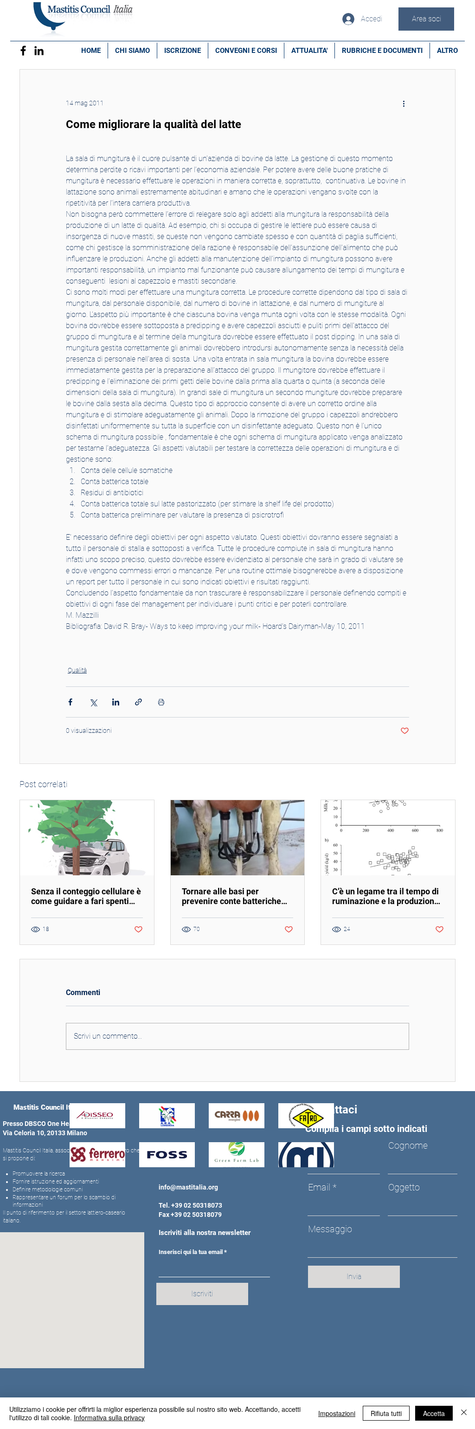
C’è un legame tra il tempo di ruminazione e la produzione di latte (385, 896)
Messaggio (330, 1229)
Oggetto (404, 1187)
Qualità (77, 670)
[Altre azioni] (403, 103)
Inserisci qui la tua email (191, 1252)
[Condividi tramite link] (138, 702)
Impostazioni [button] (336, 1413)
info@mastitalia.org (188, 1187)
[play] (314, 1159)
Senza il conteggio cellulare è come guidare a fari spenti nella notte (86, 896)
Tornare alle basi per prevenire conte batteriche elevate (231, 896)
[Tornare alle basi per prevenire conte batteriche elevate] (238, 837)
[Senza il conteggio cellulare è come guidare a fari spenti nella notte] (87, 837)
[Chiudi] (463, 1413)
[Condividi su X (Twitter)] (93, 702)
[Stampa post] (161, 702)
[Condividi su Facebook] (70, 702)
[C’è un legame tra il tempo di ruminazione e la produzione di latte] (388, 837)
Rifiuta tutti (386, 1413)
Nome (320, 1145)
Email (319, 1187)
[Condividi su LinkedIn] (115, 702)
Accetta (434, 1413)
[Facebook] (23, 50)
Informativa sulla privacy (109, 1417)
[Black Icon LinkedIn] (38, 50)
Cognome (408, 1145)
